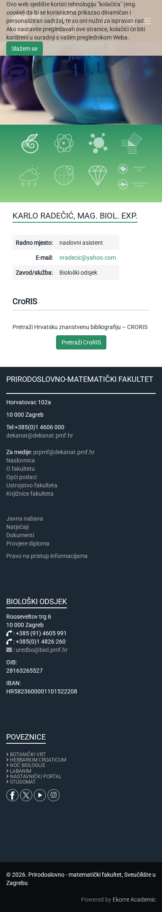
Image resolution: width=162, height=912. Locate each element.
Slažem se (24, 48)
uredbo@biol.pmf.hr (42, 650)
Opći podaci (21, 477)
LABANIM (20, 771)
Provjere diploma (27, 543)
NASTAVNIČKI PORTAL (35, 776)
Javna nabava (24, 518)
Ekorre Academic (134, 899)
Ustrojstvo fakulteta (31, 485)
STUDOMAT (23, 782)
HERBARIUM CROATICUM (38, 760)
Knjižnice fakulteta (30, 493)
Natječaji (17, 527)
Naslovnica (20, 460)
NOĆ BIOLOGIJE (27, 765)
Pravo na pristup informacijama (48, 556)
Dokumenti (20, 535)
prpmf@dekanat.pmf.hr (64, 452)
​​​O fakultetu (20, 468)
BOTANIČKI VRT (27, 754)
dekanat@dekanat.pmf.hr (39, 435)
